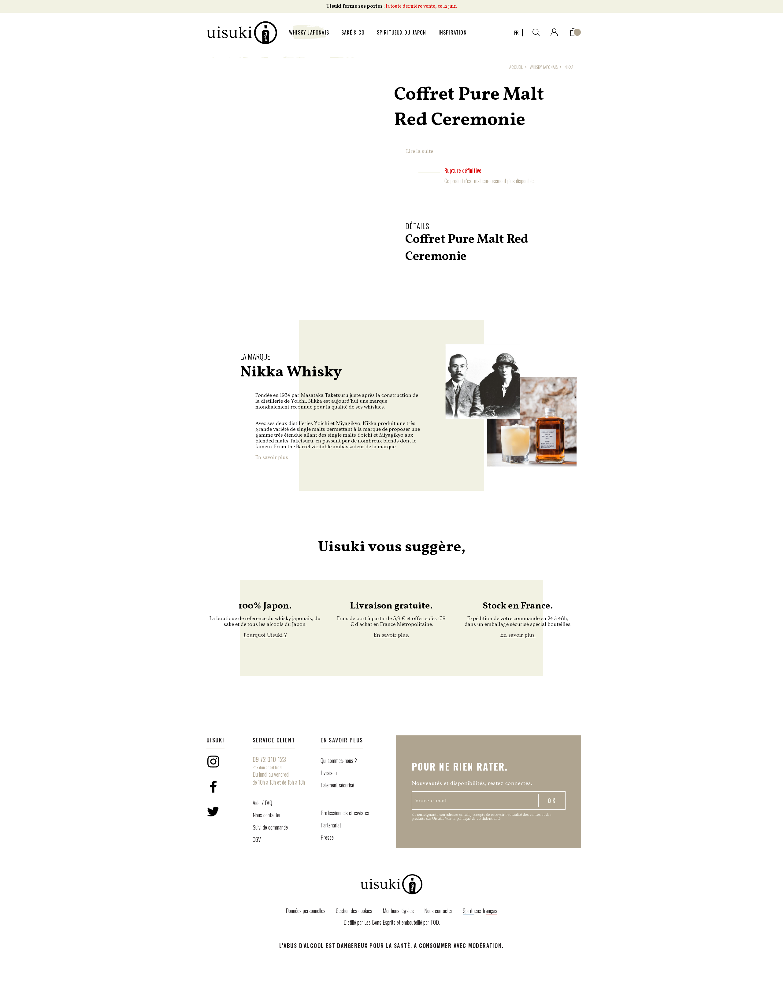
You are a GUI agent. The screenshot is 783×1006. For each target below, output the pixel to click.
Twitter (213, 811)
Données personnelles (305, 911)
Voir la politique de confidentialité (473, 819)
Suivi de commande (270, 827)
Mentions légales (398, 911)
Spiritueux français (480, 911)
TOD (434, 922)
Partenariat (331, 825)
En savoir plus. (391, 635)
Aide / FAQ (262, 803)
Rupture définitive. (463, 170)
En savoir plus (271, 457)
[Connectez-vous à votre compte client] (554, 31)
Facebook (213, 786)
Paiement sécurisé (337, 785)
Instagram (213, 761)
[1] (573, 31)
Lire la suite (419, 151)
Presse (327, 837)
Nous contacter (267, 815)
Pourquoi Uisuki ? (265, 635)
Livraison (329, 773)
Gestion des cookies (354, 911)
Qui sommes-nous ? (339, 760)
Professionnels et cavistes (345, 813)
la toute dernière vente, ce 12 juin (421, 6)
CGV (257, 839)
